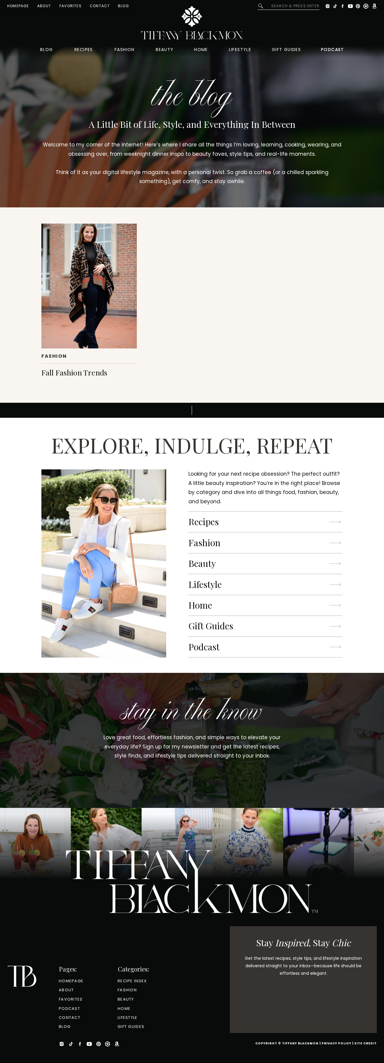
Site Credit (365, 1043)
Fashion (54, 356)
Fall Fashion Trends (74, 372)
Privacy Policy (336, 1043)
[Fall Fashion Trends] (89, 286)
